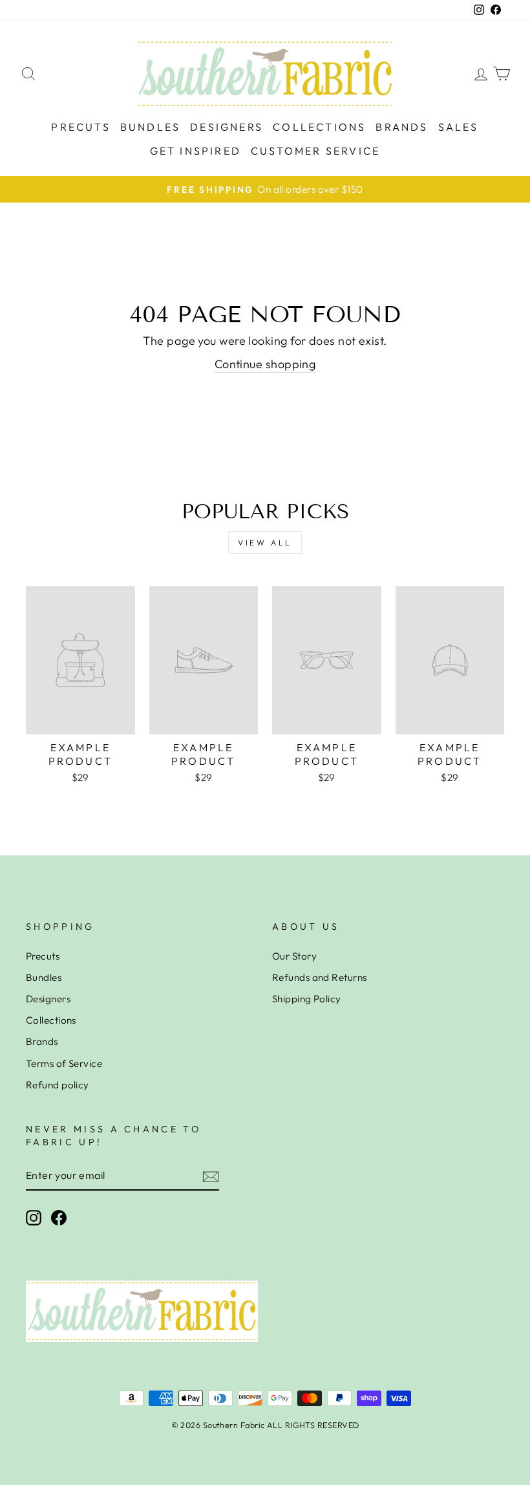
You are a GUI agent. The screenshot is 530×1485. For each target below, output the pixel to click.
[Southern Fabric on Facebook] (59, 1218)
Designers (226, 126)
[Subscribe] (210, 1176)
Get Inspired (195, 150)
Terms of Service (64, 1063)
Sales (458, 126)
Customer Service (315, 150)
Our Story (294, 956)
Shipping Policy (306, 999)
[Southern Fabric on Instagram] (33, 1218)
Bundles (150, 126)
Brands (402, 126)
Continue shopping (265, 364)
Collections (319, 126)
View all (265, 542)
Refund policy (57, 1085)
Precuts (80, 126)
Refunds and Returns (319, 977)
